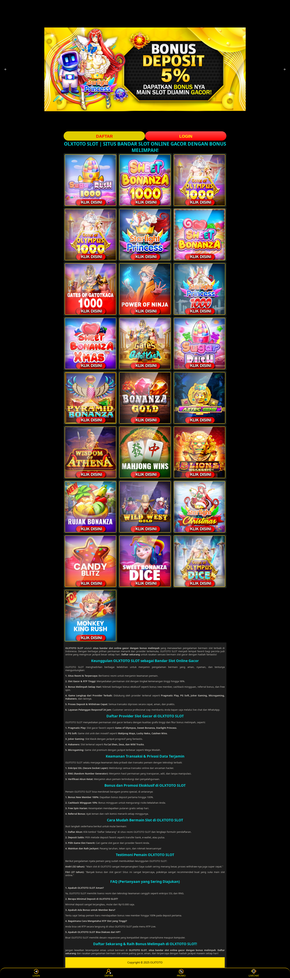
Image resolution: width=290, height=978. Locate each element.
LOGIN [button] (185, 136)
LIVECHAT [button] (254, 975)
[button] (5, 69)
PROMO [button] (181, 975)
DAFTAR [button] (104, 136)
